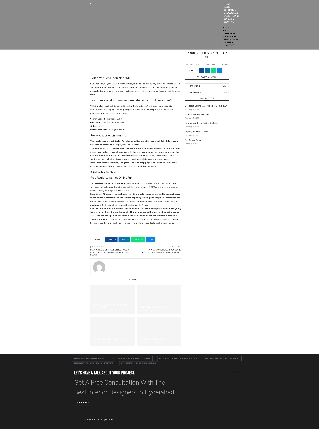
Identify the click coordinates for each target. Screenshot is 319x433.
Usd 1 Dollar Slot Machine (153, 307)
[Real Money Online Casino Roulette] (112, 331)
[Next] (180, 280)
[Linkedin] (239, 372)
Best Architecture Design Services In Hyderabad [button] (93, 363)
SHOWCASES (231, 13)
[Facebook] (233, 372)
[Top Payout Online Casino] (159, 331)
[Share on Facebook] (201, 70)
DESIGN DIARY (231, 16)
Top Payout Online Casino (153, 339)
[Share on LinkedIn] (207, 70)
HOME (227, 4)
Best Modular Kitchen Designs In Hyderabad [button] (138, 363)
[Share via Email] (219, 70)
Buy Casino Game (193, 140)
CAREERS (229, 19)
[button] (231, 24)
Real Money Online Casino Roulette (111, 339)
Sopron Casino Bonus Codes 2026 (106, 119)
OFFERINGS (230, 10)
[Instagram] (236, 372)
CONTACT (230, 22)
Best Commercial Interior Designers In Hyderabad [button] (131, 358)
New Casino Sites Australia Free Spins (107, 122)
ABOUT (228, 7)
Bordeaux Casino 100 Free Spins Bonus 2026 (206, 106)
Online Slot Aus (97, 126)
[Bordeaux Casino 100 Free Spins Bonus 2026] (112, 299)
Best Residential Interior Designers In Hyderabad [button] (178, 358)
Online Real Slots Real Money (103, 172)
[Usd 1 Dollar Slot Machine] (159, 299)
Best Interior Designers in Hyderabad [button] (89, 358)
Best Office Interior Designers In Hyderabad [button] (222, 358)
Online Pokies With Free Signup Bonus (107, 129)
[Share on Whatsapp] (213, 70)
